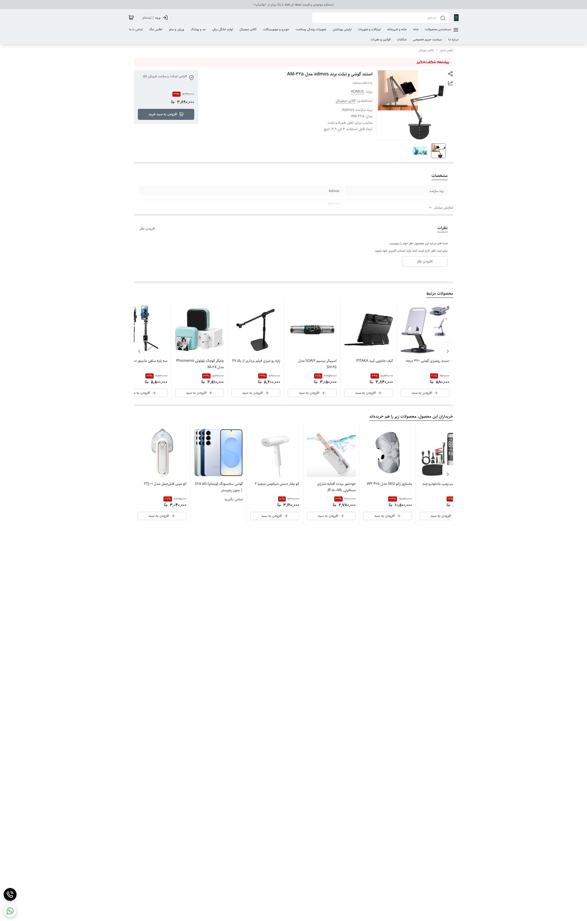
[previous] (447, 351)
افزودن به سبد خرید (163, 114)
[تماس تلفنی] (10, 894)
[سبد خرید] (131, 17)
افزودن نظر (147, 228)
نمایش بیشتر (443, 207)
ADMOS (357, 91)
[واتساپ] (10, 911)
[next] (139, 351)
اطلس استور (446, 50)
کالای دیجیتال (426, 50)
